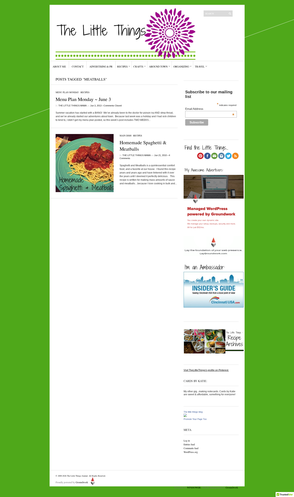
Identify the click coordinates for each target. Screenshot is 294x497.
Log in (187, 440)
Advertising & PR (101, 66)
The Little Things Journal (77, 475)
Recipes (122, 66)
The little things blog (193, 412)
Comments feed (191, 448)
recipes (85, 92)
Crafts (138, 66)
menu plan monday (67, 92)
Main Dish (125, 135)
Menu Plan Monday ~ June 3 (83, 99)
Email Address (209, 108)
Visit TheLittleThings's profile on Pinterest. (206, 370)
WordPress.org (191, 452)
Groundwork (82, 482)
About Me (59, 66)
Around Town (158, 66)
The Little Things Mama (72, 105)
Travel (200, 66)
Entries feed (189, 444)
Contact (78, 66)
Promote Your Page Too (195, 419)
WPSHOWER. (194, 487)
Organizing (181, 66)
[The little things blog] (185, 416)
